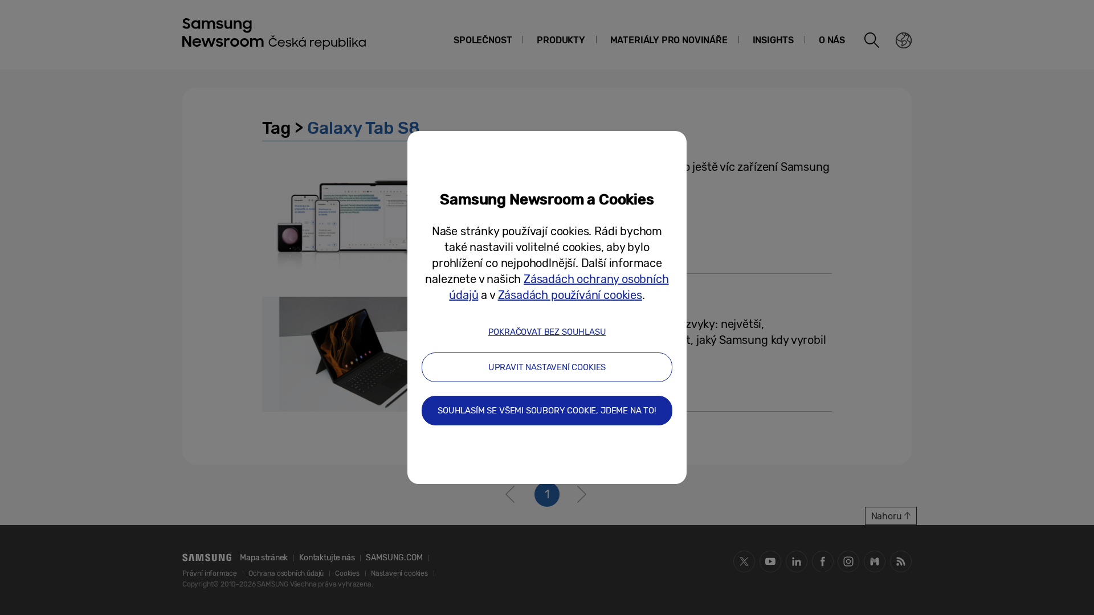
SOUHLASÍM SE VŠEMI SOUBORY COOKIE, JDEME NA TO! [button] (547, 410)
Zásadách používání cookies (570, 295)
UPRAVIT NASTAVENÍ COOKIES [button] (547, 367)
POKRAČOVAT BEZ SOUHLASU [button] (547, 332)
